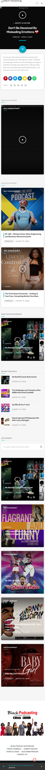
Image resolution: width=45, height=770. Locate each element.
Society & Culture (22, 23)
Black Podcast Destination (22, 746)
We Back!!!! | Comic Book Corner (21, 765)
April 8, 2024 (26, 37)
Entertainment (10, 508)
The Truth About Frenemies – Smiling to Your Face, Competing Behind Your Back (21, 294)
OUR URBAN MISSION (30, 752)
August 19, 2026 (22, 241)
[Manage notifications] (34, 760)
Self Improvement (12, 109)
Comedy (8, 343)
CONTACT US (22, 754)
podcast (16, 37)
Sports (8, 527)
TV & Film (8, 322)
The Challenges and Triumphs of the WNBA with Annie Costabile (26, 391)
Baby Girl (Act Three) (14, 674)
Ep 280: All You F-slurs (21, 405)
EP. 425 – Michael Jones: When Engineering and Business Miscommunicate (23, 235)
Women (8, 286)
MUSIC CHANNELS (14, 749)
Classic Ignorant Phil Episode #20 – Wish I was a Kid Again (26, 419)
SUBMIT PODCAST (31, 749)
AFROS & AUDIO (13, 752)
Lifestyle (9, 227)
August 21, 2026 (19, 397)
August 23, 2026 (22, 353)
